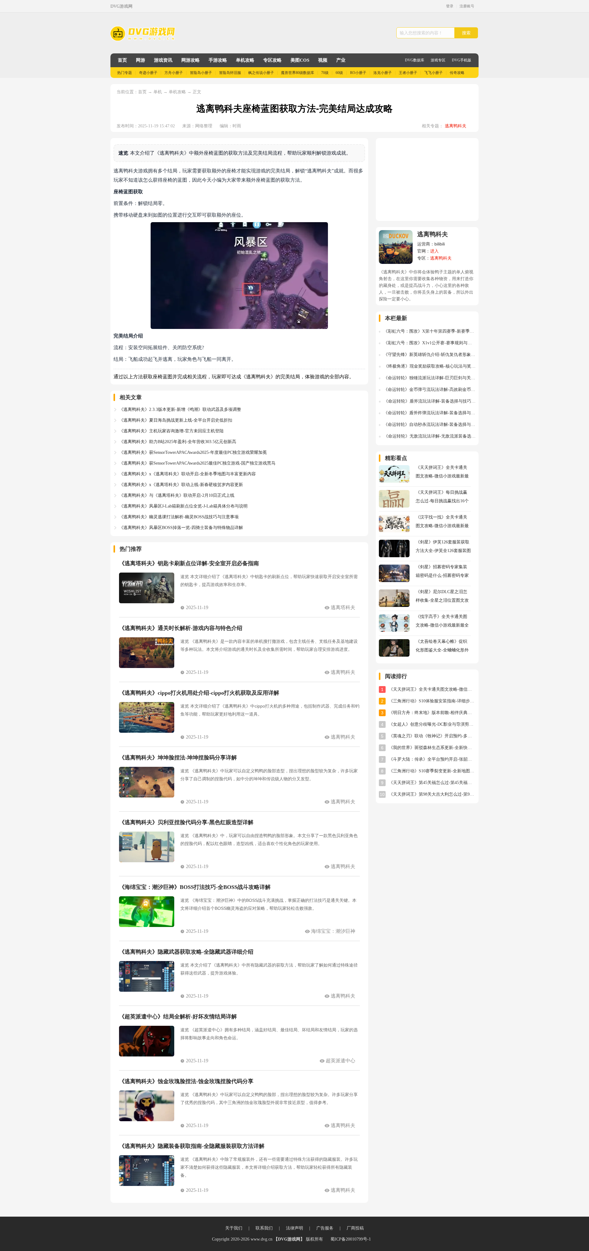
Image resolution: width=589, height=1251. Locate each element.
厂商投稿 (355, 1228)
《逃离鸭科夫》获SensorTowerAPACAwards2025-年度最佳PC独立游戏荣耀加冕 (193, 452)
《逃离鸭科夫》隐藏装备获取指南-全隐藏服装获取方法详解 (191, 1146)
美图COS (300, 60)
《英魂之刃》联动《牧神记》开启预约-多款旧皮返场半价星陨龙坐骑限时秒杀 (432, 736)
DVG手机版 (461, 60)
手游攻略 (218, 60)
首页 (122, 60)
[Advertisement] (427, 179)
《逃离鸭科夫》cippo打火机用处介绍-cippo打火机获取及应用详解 (199, 693)
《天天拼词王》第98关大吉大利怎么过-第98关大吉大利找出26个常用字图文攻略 (432, 794)
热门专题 (124, 73)
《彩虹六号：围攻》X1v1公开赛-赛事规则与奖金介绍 (429, 343)
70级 (325, 73)
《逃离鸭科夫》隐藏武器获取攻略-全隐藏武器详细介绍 (186, 952)
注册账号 (467, 6)
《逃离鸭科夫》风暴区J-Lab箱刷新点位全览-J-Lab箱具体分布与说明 (183, 506)
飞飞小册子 (433, 73)
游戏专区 (438, 60)
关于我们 (233, 1228)
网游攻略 (190, 60)
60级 (339, 73)
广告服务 (324, 1228)
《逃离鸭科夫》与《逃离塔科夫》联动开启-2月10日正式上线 (176, 495)
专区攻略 (272, 60)
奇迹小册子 (148, 73)
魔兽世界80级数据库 (297, 73)
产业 (340, 60)
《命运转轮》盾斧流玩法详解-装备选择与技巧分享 (429, 401)
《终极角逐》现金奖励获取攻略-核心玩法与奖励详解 (430, 366)
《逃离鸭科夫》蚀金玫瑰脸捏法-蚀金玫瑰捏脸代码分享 (186, 1081)
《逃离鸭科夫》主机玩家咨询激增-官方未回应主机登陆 (171, 431)
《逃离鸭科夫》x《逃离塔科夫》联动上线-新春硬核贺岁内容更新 (181, 484)
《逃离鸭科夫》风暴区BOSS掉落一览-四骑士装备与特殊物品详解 (181, 527)
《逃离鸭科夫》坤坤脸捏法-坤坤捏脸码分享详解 (178, 758)
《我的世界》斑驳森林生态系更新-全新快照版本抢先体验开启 (432, 747)
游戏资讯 (163, 60)
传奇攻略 (457, 73)
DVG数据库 (414, 60)
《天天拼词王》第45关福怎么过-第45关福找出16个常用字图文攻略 (432, 782)
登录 (449, 6)
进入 (434, 251)
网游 (140, 60)
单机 (158, 92)
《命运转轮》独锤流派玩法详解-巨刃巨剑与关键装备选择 (429, 378)
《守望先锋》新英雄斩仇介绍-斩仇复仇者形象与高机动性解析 (429, 354)
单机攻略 (245, 60)
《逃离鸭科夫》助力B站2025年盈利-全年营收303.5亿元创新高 (177, 441)
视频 (322, 60)
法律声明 (294, 1228)
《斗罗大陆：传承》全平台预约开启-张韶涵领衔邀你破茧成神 (432, 759)
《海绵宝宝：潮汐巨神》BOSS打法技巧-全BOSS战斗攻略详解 (195, 887)
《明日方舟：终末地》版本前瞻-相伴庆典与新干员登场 (432, 712)
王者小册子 (408, 73)
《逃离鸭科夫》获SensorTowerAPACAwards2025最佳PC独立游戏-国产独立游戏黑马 (197, 463)
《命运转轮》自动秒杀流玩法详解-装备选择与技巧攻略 (429, 424)
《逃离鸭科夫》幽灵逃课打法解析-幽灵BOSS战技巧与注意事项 (179, 517)
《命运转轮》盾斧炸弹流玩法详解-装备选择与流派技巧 (429, 413)
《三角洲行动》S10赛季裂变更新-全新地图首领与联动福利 (432, 771)
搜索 (466, 32)
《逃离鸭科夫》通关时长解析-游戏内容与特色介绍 (180, 628)
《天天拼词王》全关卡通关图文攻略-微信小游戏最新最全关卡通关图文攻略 (432, 689)
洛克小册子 (382, 73)
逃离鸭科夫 (455, 126)
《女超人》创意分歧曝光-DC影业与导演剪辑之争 (432, 724)
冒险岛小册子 (201, 73)
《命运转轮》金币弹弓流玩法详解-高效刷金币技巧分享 (429, 389)
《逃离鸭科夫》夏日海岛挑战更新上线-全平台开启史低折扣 (175, 420)
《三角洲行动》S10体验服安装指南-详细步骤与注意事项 (432, 701)
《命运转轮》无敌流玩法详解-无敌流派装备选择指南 (430, 436)
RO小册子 (358, 73)
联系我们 (264, 1228)
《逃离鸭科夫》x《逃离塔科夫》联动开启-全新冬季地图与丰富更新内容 (187, 474)
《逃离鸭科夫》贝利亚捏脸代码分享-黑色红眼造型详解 (186, 822)
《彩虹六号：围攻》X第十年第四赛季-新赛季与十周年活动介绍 (429, 331)
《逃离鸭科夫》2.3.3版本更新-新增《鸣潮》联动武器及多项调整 (180, 409)
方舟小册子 (173, 73)
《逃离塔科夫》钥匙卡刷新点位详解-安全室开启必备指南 (189, 563)
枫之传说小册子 (261, 73)
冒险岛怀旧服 (230, 73)
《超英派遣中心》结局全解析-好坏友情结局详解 (178, 1017)
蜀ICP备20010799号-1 (350, 1239)
